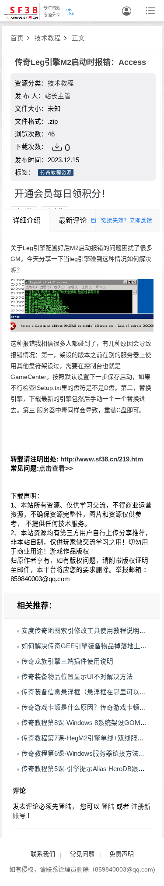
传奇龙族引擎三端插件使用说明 (67, 661)
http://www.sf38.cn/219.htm (101, 459)
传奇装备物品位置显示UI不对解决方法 (77, 676)
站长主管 (58, 96)
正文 (78, 38)
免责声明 (121, 853)
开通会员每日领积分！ (62, 193)
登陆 (108, 806)
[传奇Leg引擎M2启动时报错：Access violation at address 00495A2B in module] (82, 305)
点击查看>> (56, 468)
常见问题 (82, 853)
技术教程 (48, 38)
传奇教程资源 (56, 172)
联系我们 (43, 853)
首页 (17, 38)
